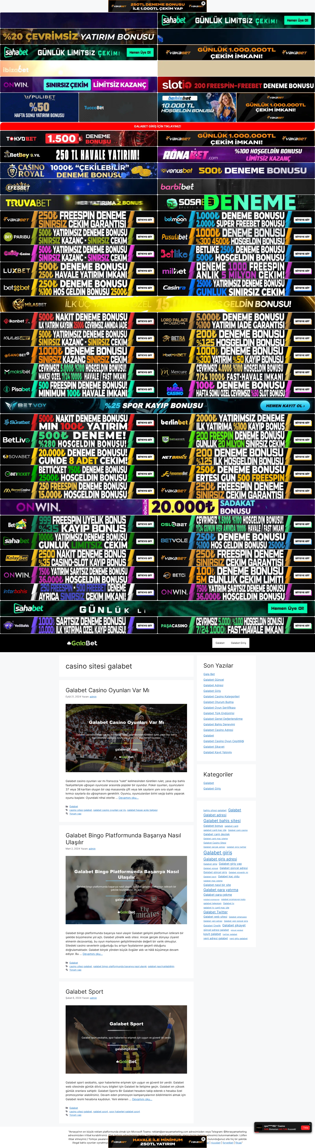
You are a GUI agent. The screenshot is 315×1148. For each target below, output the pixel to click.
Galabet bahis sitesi (222, 820)
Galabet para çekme (217, 894)
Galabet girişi (210, 864)
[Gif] (157, 304)
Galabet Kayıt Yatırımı (217, 752)
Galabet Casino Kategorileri (221, 696)
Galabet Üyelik (212, 925)
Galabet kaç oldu (229, 876)
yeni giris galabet (239, 938)
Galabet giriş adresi (220, 859)
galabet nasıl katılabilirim (161, 966)
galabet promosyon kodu (233, 899)
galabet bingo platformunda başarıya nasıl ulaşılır (120, 966)
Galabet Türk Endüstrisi (218, 713)
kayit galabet (212, 934)
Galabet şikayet (234, 925)
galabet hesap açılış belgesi (142, 810)
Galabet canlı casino (238, 830)
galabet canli (231, 826)
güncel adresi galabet (216, 929)
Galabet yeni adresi (212, 921)
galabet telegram (212, 903)
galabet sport (100, 1111)
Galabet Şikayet (213, 746)
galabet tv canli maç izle (216, 907)
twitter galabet (230, 934)
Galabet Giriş (238, 642)
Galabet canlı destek (216, 834)
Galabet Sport (84, 991)
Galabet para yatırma (220, 890)
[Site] (78, 219)
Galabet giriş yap (230, 863)
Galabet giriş (217, 852)
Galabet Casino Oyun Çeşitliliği (223, 741)
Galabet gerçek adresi (214, 847)
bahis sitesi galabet (215, 810)
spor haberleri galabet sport (124, 1111)
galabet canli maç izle (214, 830)
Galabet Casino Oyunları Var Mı (107, 690)
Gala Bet (209, 674)
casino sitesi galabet (80, 810)
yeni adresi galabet (215, 938)
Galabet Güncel (213, 679)
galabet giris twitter (236, 847)
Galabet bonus (213, 826)
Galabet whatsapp (238, 917)
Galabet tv (228, 903)
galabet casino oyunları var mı (109, 810)
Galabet (220, 642)
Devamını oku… (129, 797)
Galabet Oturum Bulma (218, 702)
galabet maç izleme (212, 881)
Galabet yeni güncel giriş (236, 921)
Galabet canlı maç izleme (215, 838)
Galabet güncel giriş (215, 872)
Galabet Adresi (213, 685)
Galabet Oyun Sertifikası (219, 707)
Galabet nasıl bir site (217, 885)
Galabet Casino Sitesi (214, 842)
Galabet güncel (210, 868)
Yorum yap (75, 813)
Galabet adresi (214, 815)
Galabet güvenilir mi (238, 872)
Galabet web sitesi (215, 916)
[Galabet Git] (82, 642)
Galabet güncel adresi (234, 868)
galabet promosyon (211, 899)
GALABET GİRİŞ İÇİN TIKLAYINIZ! (157, 126)
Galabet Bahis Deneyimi (219, 724)
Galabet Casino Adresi (218, 730)
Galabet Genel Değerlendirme (223, 718)
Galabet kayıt (209, 876)
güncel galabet (237, 930)
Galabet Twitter (215, 912)
